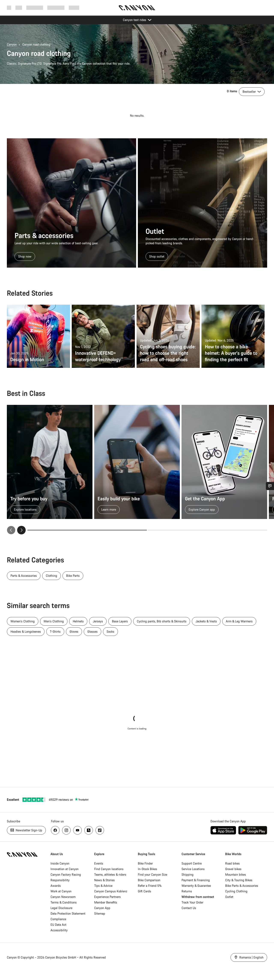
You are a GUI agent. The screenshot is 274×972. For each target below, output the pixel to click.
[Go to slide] (207, 530)
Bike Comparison (149, 880)
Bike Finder (145, 863)
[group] (137, 469)
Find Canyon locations (109, 869)
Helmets (78, 621)
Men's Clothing (54, 621)
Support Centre (192, 863)
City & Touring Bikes (238, 880)
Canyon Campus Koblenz (110, 891)
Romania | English (251, 957)
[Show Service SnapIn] (270, 486)
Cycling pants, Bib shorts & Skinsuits (161, 621)
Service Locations (193, 869)
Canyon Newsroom (63, 897)
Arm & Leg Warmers (239, 621)
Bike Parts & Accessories (241, 886)
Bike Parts (73, 576)
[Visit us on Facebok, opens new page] (55, 830)
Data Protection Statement (68, 913)
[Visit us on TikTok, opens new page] (99, 830)
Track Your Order (192, 902)
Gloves (74, 631)
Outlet (229, 897)
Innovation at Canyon (65, 869)
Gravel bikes (233, 869)
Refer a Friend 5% (150, 886)
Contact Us (189, 908)
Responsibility (60, 880)
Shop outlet (156, 256)
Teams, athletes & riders (110, 874)
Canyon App (102, 908)
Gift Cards (144, 891)
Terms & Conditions (64, 902)
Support (74, 8)
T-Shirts (55, 631)
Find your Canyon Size (152, 874)
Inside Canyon (60, 863)
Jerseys (98, 621)
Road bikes (232, 863)
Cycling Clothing (236, 891)
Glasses (92, 631)
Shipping (188, 874)
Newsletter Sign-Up (28, 830)
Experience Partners (107, 897)
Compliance (58, 919)
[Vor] (21, 530)
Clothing (51, 576)
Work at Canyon (61, 891)
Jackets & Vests (206, 621)
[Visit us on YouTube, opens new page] (77, 830)
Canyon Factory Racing (66, 874)
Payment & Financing (196, 880)
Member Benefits (105, 902)
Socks (110, 631)
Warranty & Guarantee (196, 886)
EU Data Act (58, 925)
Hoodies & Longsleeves (25, 631)
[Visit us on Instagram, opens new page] (66, 830)
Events (98, 863)
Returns (187, 891)
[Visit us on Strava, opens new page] (88, 830)
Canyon (12, 44)
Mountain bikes (235, 874)
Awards (56, 886)
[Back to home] (137, 7)
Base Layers (120, 621)
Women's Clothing (22, 621)
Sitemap (99, 913)
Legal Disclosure (61, 908)
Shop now (24, 256)
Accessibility (59, 930)
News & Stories (104, 880)
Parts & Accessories (23, 576)
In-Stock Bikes (147, 869)
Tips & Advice (103, 886)
